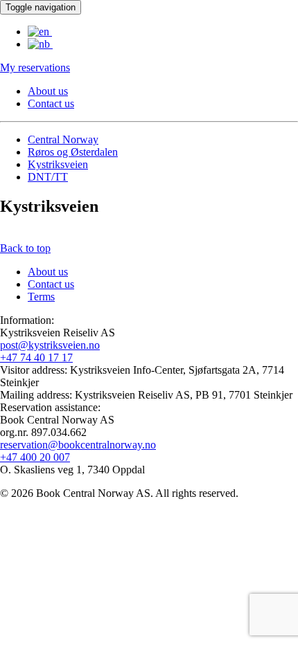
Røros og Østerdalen (73, 152)
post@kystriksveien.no (50, 345)
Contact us (51, 103)
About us (48, 91)
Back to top (25, 248)
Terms (41, 296)
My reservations (35, 67)
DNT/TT (48, 177)
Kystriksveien (58, 164)
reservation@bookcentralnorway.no (78, 445)
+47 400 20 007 (35, 457)
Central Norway (63, 139)
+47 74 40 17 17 (36, 357)
